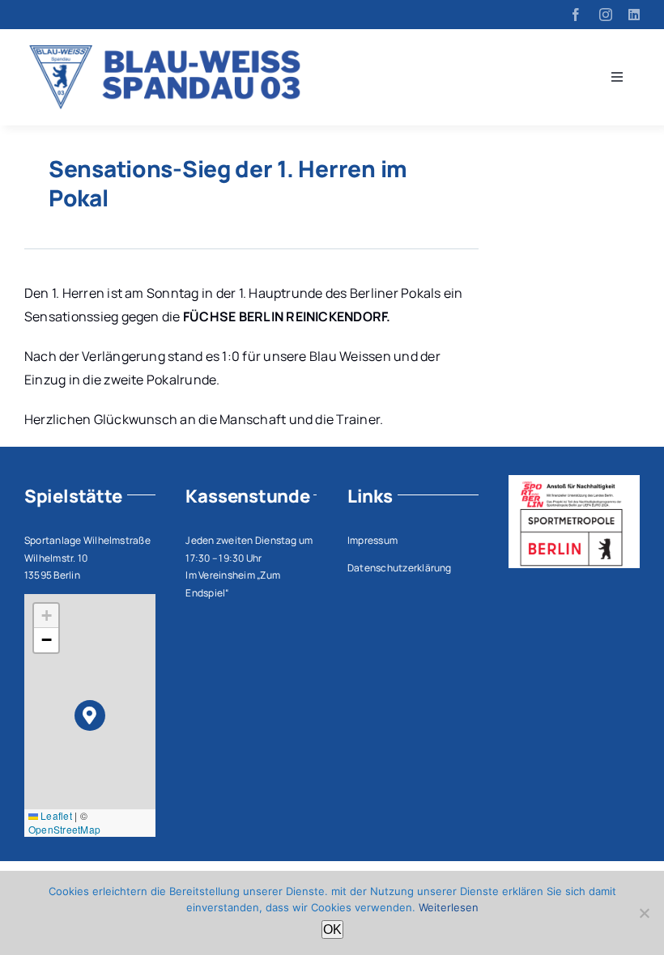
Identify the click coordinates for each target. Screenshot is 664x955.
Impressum (372, 540)
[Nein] (644, 913)
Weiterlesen (449, 907)
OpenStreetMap (64, 829)
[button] (90, 716)
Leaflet (55, 815)
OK (332, 929)
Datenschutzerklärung (399, 568)
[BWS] (170, 52)
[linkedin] (634, 14)
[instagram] (605, 14)
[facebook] (575, 14)
